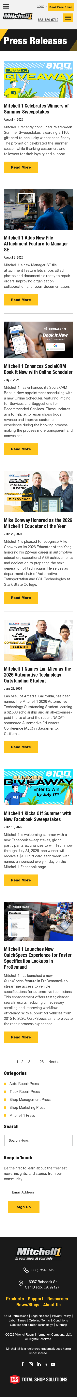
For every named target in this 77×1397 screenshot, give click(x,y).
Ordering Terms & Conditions (48, 1320)
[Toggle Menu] (68, 17)
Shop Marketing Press (27, 1107)
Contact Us (13, 27)
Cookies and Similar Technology (31, 1324)
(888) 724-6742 (42, 1270)
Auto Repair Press (24, 1084)
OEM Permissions (16, 1316)
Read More (21, 167)
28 (42, 1062)
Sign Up (24, 1207)
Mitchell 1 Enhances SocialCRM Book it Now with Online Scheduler (38, 369)
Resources (57, 1298)
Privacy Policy (61, 1316)
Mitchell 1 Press (22, 1115)
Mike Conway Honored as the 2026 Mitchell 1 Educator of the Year (38, 523)
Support (35, 1298)
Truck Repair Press (24, 1092)
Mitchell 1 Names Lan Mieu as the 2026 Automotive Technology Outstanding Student (37, 675)
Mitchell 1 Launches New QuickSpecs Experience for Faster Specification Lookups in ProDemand (38, 958)
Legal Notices (40, 1316)
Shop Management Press (30, 1099)
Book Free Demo (60, 7)
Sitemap (61, 1324)
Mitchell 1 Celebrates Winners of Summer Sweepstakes (36, 109)
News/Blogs (27, 1304)
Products (15, 1298)
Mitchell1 (18, 19)
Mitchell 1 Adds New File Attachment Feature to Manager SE (36, 244)
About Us (52, 1304)
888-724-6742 (48, 20)
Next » (54, 1062)
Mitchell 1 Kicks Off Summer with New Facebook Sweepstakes (37, 816)
